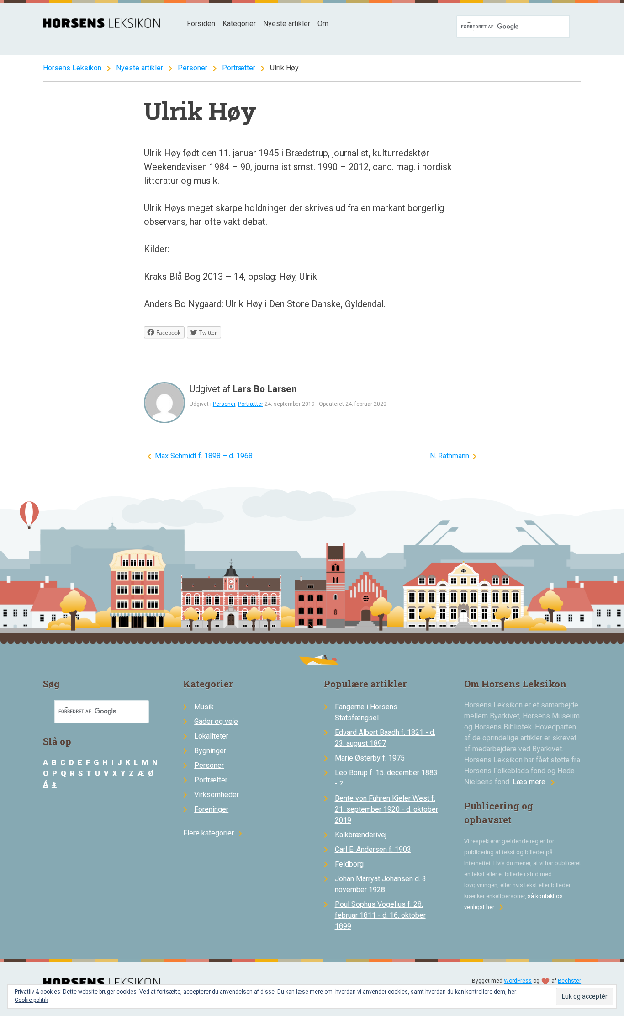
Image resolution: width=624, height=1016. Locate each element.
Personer (192, 68)
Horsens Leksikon (72, 68)
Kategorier (239, 23)
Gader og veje (216, 721)
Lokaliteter (211, 736)
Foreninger (211, 809)
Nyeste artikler (286, 23)
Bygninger (210, 750)
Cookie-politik (31, 1000)
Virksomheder (216, 794)
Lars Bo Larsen (264, 388)
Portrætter (238, 68)
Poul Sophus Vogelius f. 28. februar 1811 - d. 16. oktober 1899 (380, 915)
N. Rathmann (449, 456)
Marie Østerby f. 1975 (370, 758)
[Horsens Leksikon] (101, 25)
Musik (204, 706)
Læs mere (535, 781)
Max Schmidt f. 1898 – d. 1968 (204, 456)
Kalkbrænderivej (360, 834)
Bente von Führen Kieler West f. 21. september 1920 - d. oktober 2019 (386, 809)
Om (322, 23)
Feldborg (349, 864)
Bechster (569, 981)
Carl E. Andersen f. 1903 (373, 849)
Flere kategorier (214, 833)
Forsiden (201, 23)
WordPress (518, 981)
